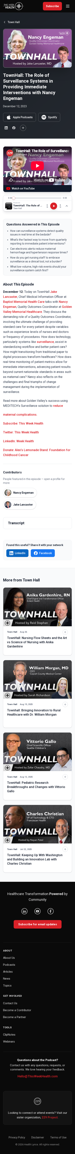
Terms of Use (58, 1137)
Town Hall (14, 22)
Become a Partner (14, 1017)
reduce (58, 406)
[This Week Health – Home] (13, 6)
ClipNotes (9, 1034)
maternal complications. (20, 414)
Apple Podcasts (23, 117)
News (6, 978)
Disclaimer (37, 1137)
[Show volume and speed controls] (67, 206)
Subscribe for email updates (37, 924)
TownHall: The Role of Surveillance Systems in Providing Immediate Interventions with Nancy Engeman (28, 205)
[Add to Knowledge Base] (23, 128)
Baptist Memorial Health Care (23, 302)
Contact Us (10, 1003)
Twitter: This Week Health (21, 432)
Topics (7, 985)
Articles (8, 971)
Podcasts (9, 964)
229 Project (50, 1117)
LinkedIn (20, 553)
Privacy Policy (17, 1137)
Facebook (45, 553)
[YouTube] (37, 911)
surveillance (45, 342)
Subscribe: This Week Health (23, 423)
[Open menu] (67, 6)
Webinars (9, 1041)
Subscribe (52, 6)
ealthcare (35, 312)
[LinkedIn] (24, 911)
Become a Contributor (17, 1010)
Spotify (52, 117)
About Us (9, 958)
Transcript (16, 523)
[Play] (53, 206)
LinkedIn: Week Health (18, 441)
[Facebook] (50, 911)
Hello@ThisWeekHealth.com (38, 1076)
